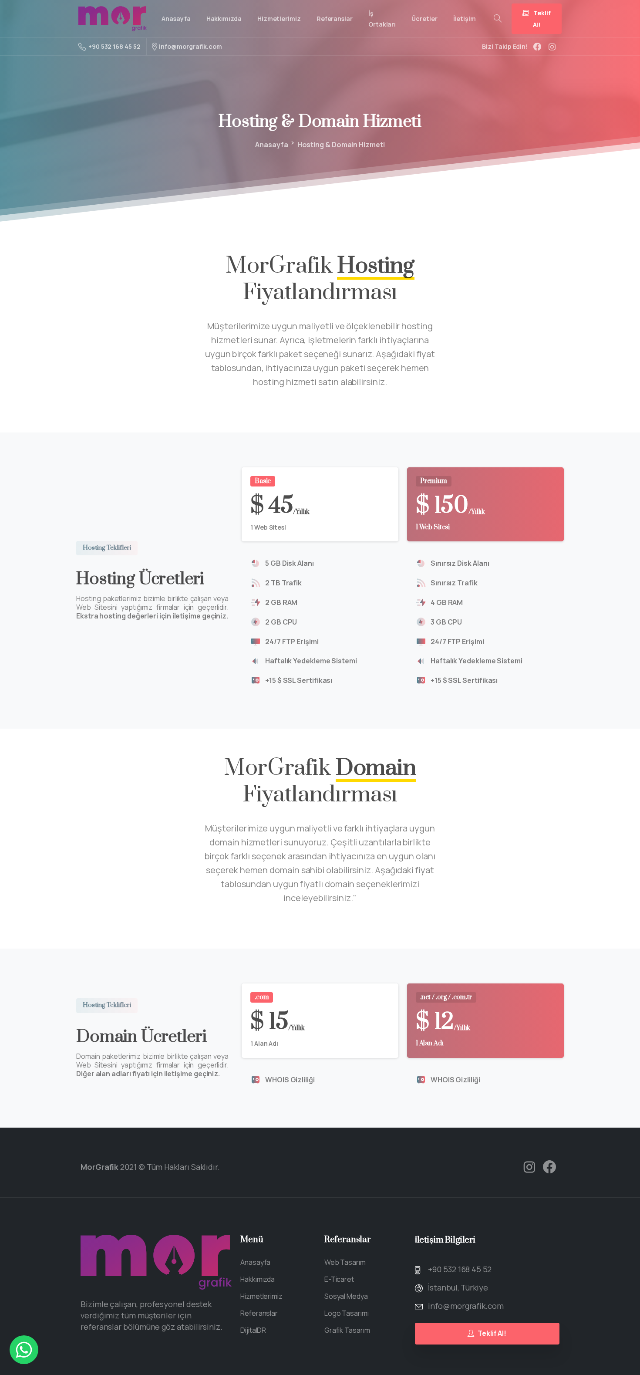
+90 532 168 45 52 (114, 46)
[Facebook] (537, 47)
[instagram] (552, 47)
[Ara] (497, 19)
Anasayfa (271, 144)
